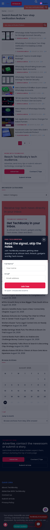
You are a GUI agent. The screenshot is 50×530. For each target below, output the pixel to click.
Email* (7, 274)
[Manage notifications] (5, 525)
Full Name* (9, 264)
